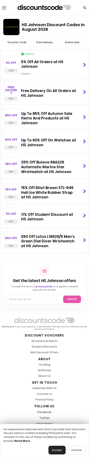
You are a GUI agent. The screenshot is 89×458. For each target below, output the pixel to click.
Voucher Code (16, 42)
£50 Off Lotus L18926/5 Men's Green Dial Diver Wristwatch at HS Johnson (48, 241)
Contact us (44, 394)
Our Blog (44, 365)
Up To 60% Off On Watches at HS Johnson (48, 142)
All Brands (44, 370)
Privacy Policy (44, 400)
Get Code (84, 64)
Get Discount (84, 92)
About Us (44, 376)
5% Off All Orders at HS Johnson (42, 64)
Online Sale (72, 42)
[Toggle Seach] (85, 7)
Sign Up (72, 299)
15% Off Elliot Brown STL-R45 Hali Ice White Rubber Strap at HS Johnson (47, 192)
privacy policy (44, 286)
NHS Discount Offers (44, 352)
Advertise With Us (44, 388)
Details (25, 74)
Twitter (44, 418)
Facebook (44, 412)
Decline (76, 450)
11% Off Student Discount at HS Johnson (47, 217)
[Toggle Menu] (4, 7)
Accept (57, 450)
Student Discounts (44, 347)
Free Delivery (44, 42)
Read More (22, 441)
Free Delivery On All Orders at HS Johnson (48, 93)
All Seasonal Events (44, 341)
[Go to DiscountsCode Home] (44, 8)
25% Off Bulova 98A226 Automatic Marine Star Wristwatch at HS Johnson (46, 167)
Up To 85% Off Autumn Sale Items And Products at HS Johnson (46, 118)
